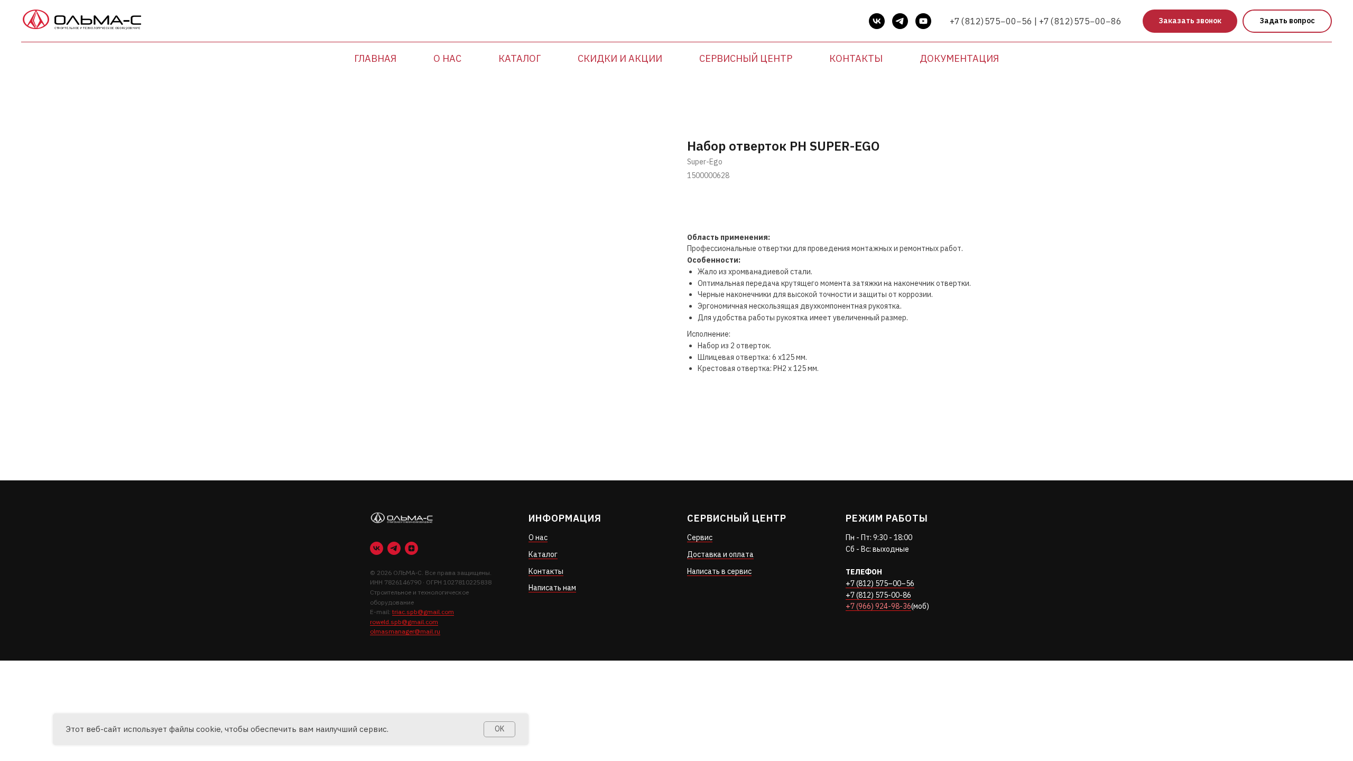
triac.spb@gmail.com (423, 612)
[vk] (877, 21)
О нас (447, 58)
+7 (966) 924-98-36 (878, 606)
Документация (959, 58)
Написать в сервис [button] (719, 571)
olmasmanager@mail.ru (405, 631)
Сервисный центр (745, 58)
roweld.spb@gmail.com (404, 622)
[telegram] (900, 21)
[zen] (411, 548)
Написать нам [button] (552, 587)
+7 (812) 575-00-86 (878, 595)
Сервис (699, 537)
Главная (375, 58)
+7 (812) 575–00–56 (880, 583)
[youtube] (923, 21)
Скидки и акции (620, 58)
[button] (1190, 21)
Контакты (856, 58)
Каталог (519, 58)
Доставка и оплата (720, 554)
